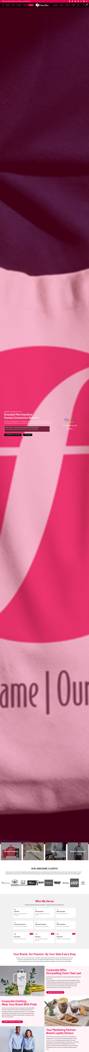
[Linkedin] (78, 1)
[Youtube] (84, 1)
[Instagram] (81, 1)
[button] (3, 5)
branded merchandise (51, 1040)
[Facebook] (69, 1)
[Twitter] (72, 1)
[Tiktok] (86, 1)
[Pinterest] (75, 1)
